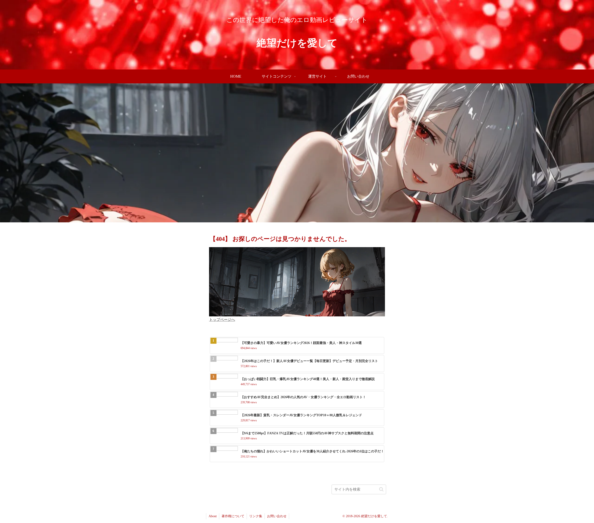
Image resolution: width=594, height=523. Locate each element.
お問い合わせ (277, 516)
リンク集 (255, 516)
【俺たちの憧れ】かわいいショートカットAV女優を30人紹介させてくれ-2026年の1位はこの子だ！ (312, 451)
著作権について (233, 516)
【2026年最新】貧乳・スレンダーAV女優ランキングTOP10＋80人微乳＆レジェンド (301, 415)
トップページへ (222, 319)
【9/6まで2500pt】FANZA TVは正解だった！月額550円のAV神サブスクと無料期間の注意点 (307, 433)
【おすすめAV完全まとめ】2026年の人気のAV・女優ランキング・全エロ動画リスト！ (303, 397)
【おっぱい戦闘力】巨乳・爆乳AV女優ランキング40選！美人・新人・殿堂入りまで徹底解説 (308, 379)
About (213, 516)
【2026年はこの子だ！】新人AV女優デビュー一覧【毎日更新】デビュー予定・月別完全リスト (309, 361)
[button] (381, 489)
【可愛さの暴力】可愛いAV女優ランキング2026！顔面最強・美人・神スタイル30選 (301, 343)
